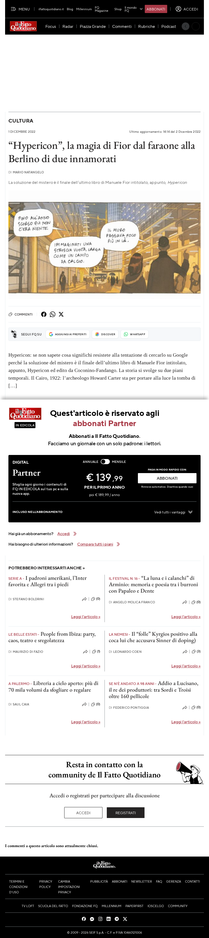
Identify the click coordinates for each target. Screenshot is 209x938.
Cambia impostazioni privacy (69, 886)
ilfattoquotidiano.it (51, 8)
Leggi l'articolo (85, 616)
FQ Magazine (101, 9)
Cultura (20, 120)
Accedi (83, 812)
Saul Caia (18, 704)
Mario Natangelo (26, 172)
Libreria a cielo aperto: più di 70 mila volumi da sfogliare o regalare (53, 686)
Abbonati (156, 9)
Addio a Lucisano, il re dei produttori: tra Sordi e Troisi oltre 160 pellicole (153, 689)
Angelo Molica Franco (132, 602)
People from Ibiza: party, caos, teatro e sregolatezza (52, 637)
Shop (118, 8)
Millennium (84, 8)
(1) (98, 651)
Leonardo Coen (125, 652)
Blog (70, 8)
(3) (199, 651)
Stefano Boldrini (26, 599)
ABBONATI (167, 478)
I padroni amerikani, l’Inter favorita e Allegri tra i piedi (47, 581)
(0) (98, 598)
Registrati (125, 812)
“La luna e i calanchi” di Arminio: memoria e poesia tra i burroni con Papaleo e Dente (153, 584)
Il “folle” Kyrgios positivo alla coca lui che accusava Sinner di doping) (153, 637)
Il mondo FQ (131, 9)
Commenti (24, 314)
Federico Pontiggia (129, 707)
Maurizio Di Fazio (25, 652)
